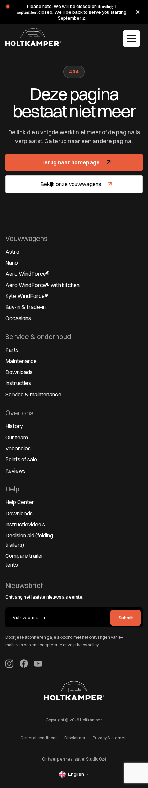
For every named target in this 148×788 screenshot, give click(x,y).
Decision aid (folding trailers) (29, 540)
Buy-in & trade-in (25, 306)
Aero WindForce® (27, 273)
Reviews (15, 470)
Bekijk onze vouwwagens (70, 184)
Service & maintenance (33, 394)
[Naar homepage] (33, 37)
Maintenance (21, 361)
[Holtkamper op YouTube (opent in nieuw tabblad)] (38, 664)
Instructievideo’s (25, 524)
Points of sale (21, 459)
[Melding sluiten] (137, 12)
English (76, 774)
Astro (12, 251)
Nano (11, 262)
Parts (12, 349)
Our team (16, 437)
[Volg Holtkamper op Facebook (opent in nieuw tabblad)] (24, 664)
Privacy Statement (110, 737)
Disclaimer (75, 737)
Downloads (19, 372)
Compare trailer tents (24, 560)
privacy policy (86, 644)
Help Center (19, 502)
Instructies (18, 383)
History (14, 425)
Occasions (18, 318)
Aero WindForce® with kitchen (42, 284)
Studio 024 (96, 759)
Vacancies (18, 448)
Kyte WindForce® (26, 295)
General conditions (38, 737)
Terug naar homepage (70, 162)
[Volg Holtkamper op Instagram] (9, 664)
